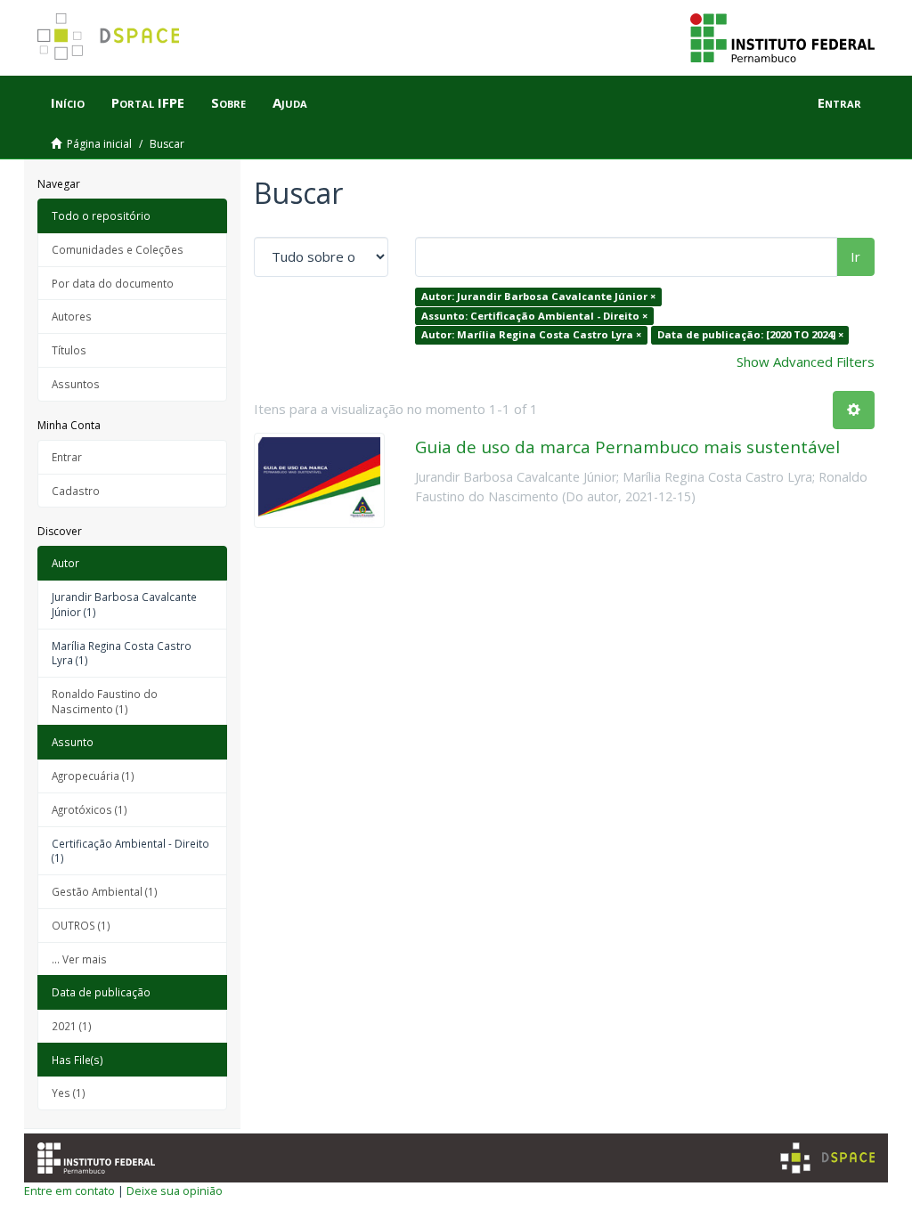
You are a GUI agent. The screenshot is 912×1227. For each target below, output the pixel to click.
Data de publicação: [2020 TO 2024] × (750, 334)
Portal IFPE (147, 102)
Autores (72, 316)
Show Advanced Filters (806, 361)
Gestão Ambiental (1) (105, 891)
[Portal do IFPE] (782, 36)
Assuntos (76, 384)
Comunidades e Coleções (117, 249)
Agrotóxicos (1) (89, 809)
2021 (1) (72, 1026)
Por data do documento (113, 283)
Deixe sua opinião (174, 1190)
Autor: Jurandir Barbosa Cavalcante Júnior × (538, 296)
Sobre (228, 102)
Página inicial (99, 143)
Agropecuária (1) (93, 775)
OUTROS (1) (81, 925)
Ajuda (290, 102)
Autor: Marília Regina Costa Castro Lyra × (531, 334)
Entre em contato (69, 1190)
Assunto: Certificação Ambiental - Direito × (534, 315)
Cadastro (76, 490)
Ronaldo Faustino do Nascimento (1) (105, 701)
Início (68, 102)
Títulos (69, 350)
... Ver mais (79, 959)
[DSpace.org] (827, 1158)
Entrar (67, 457)
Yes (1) (69, 1092)
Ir (855, 256)
